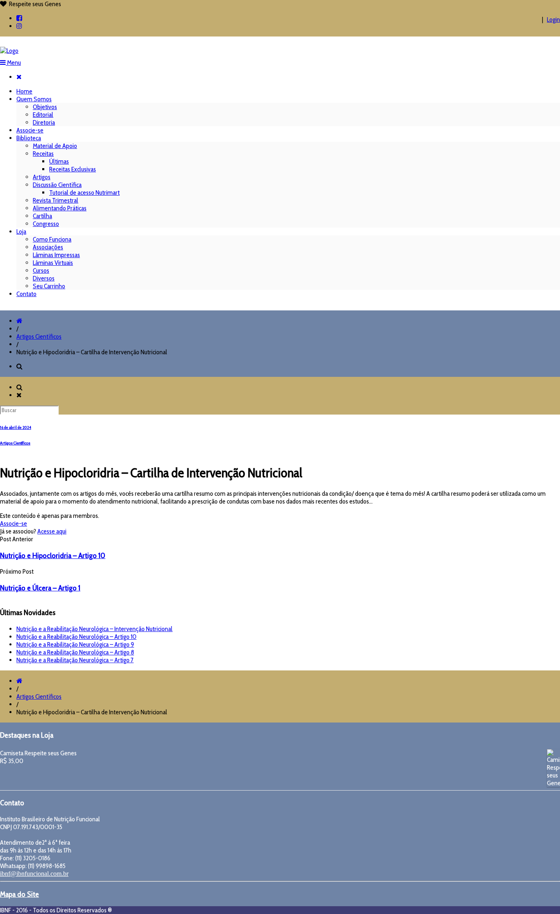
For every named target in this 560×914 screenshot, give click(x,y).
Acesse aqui (51, 531)
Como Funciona (52, 239)
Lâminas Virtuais (53, 263)
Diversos (44, 278)
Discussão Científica (57, 185)
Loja (21, 231)
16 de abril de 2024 (15, 427)
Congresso (46, 224)
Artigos (41, 177)
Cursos (41, 270)
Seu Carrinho (49, 286)
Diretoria (44, 122)
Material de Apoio (55, 146)
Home (24, 91)
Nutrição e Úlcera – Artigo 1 (40, 588)
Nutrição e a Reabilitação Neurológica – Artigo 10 (76, 636)
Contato (26, 294)
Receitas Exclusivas (72, 169)
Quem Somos (34, 99)
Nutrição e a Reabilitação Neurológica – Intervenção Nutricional (94, 629)
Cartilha (42, 216)
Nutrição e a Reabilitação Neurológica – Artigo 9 (75, 644)
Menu (13, 62)
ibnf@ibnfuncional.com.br (34, 873)
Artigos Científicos (38, 336)
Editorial (43, 115)
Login (553, 19)
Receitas (43, 153)
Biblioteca (28, 138)
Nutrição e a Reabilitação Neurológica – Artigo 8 (75, 652)
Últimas (59, 161)
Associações (48, 247)
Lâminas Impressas (56, 255)
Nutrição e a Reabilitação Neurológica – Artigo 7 (75, 660)
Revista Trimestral (55, 200)
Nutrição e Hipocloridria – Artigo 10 (52, 555)
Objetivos (45, 107)
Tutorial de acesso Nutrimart (84, 192)
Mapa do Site (19, 894)
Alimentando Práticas (60, 208)
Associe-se (29, 130)
